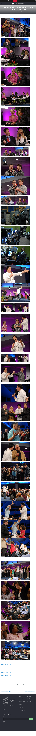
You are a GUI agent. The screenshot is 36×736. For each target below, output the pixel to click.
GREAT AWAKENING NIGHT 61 (6, 664)
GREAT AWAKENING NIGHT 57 (6, 675)
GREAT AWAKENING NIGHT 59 (6, 669)
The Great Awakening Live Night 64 (29, 691)
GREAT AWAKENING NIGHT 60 (6, 667)
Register (4, 721)
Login (3, 722)
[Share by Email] (25, 684)
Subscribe (31, 719)
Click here (3, 678)
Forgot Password (5, 723)
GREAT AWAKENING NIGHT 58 (6, 672)
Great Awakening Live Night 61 (6, 691)
